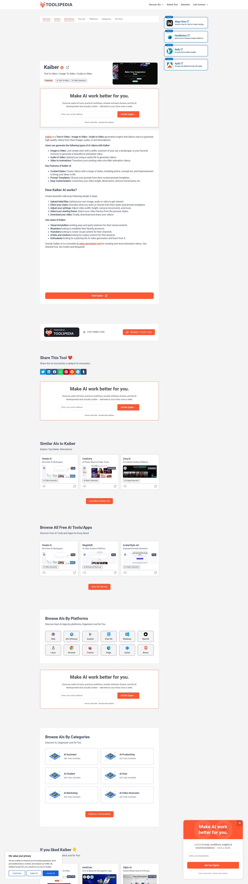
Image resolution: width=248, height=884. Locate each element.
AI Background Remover (93, 567)
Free (73, 468)
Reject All (34, 873)
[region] (33, 865)
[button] (94, 332)
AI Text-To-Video (63, 80)
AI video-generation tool (88, 243)
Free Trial (71, 877)
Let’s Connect (199, 4)
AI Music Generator (91, 480)
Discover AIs (155, 4)
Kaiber (48, 136)
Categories (106, 19)
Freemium (48, 80)
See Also (119, 19)
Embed (57, 19)
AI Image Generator (131, 480)
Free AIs (81, 19)
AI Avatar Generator (131, 567)
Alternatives (69, 19)
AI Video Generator (79, 80)
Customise (17, 873)
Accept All (51, 873)
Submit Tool (172, 4)
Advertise (185, 4)
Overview (46, 19)
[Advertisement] (99, 42)
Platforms (93, 19)
